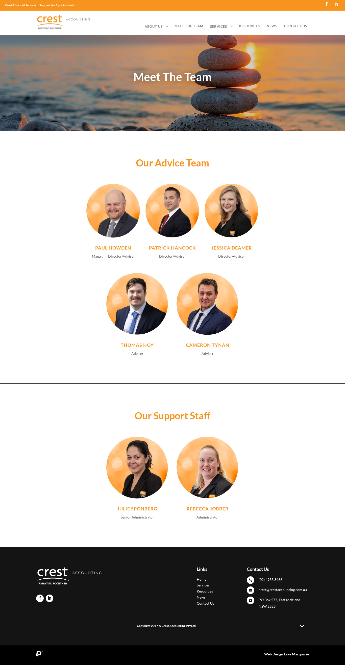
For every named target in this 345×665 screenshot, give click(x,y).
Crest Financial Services (20, 5)
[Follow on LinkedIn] (336, 4)
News (201, 597)
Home (201, 579)
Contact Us (205, 603)
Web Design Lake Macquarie (286, 654)
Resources (205, 591)
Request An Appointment (56, 5)
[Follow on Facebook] (326, 4)
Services (203, 585)
